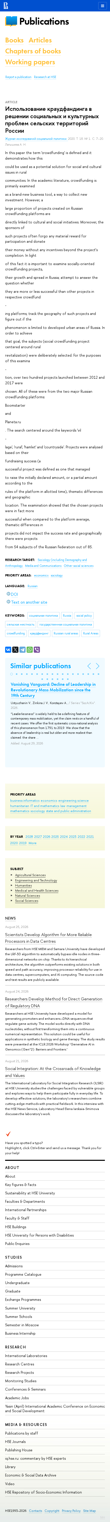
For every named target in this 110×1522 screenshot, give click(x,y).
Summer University (20, 1308)
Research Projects (19, 1372)
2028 (29, 836)
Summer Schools (18, 1316)
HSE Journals (15, 1441)
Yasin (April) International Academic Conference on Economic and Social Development (55, 1408)
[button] (11, 674)
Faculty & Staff (17, 1218)
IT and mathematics (44, 805)
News (10, 918)
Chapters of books (33, 51)
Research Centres (19, 1364)
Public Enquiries (17, 1243)
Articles (40, 40)
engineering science (73, 800)
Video (10, 1483)
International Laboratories (26, 1355)
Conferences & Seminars (25, 1389)
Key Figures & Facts (20, 1184)
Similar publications (40, 665)
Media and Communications (43, 566)
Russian (33, 586)
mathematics (19, 811)
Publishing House (18, 1450)
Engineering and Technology (36, 880)
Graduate (12, 1291)
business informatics (24, 800)
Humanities (23, 885)
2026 (46, 836)
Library (10, 1466)
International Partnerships (25, 1209)
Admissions (14, 1266)
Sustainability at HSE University (30, 1193)
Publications (44, 21)
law (62, 805)
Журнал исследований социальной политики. (36, 139)
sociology (37, 811)
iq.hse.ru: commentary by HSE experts (35, 1458)
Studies (13, 1257)
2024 (64, 836)
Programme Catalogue (23, 1274)
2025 (55, 836)
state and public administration (68, 811)
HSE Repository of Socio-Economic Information (43, 1492)
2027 (38, 836)
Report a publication (18, 77)
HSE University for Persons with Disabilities (39, 1235)
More (33, 843)
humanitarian (19, 805)
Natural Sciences (27, 895)
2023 (72, 836)
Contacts (35, 1511)
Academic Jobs (17, 1397)
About (12, 1167)
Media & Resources (26, 1424)
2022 (81, 836)
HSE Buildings (15, 1226)
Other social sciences (78, 566)
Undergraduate (17, 1282)
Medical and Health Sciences (36, 890)
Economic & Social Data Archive (30, 1475)
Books (14, 40)
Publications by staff (21, 1433)
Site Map (89, 1511)
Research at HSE (45, 77)
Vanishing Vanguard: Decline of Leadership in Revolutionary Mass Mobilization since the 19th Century (53, 689)
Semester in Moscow (22, 1324)
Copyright (52, 1511)
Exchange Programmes (23, 1299)
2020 (14, 843)
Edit (102, 1517)
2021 (90, 836)
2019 (23, 843)
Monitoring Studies (20, 1380)
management (76, 805)
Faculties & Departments (25, 1201)
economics (49, 800)
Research (15, 1347)
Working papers (30, 61)
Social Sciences (26, 900)
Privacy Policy (71, 1511)
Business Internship (20, 1333)
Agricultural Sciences (30, 875)
